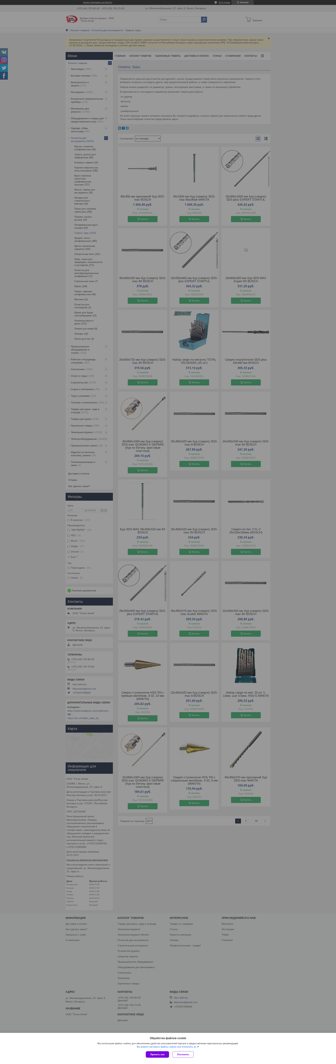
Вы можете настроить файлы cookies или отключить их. (167, 1046)
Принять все (157, 1054)
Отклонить (183, 1054)
